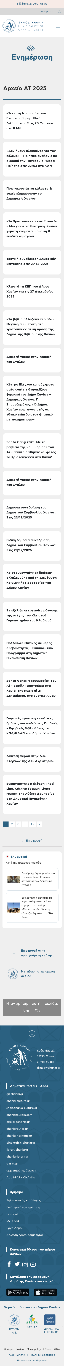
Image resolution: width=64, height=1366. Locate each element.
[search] (59, 11)
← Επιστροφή (32, 840)
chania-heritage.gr (19, 1135)
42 (32, 824)
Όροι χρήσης (17, 1355)
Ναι (26, 1011)
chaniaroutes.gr (17, 1128)
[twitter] (17, 1265)
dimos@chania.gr (48, 1067)
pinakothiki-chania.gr (20, 1142)
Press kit (12, 1214)
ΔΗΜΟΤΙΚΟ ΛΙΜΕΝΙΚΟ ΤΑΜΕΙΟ (16, 1332)
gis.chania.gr (14, 1094)
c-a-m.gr (12, 1163)
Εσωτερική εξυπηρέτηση (23, 1207)
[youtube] (33, 1265)
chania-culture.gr (18, 1101)
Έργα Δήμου (14, 1228)
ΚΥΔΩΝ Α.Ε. (50, 1331)
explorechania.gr (18, 1121)
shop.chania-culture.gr (21, 1108)
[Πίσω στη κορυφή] (32, 1034)
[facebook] (9, 1265)
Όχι (38, 1011)
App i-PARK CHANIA (20, 1177)
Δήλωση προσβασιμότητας (25, 1235)
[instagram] (25, 1265)
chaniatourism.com (19, 1114)
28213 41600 (45, 1062)
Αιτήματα (46, 11)
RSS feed (12, 1221)
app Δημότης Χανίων (21, 1170)
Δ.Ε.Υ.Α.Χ (32, 1328)
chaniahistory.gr (17, 1156)
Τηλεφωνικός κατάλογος (23, 1200)
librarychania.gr (17, 1149)
